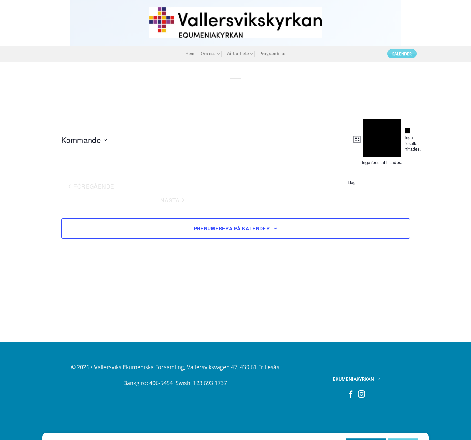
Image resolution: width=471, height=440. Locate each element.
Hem (189, 54)
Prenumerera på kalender (232, 228)
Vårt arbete (237, 54)
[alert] (407, 140)
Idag (352, 182)
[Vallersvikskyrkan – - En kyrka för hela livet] (235, 23)
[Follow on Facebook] (350, 395)
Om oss (208, 54)
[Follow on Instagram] (361, 395)
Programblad (272, 54)
